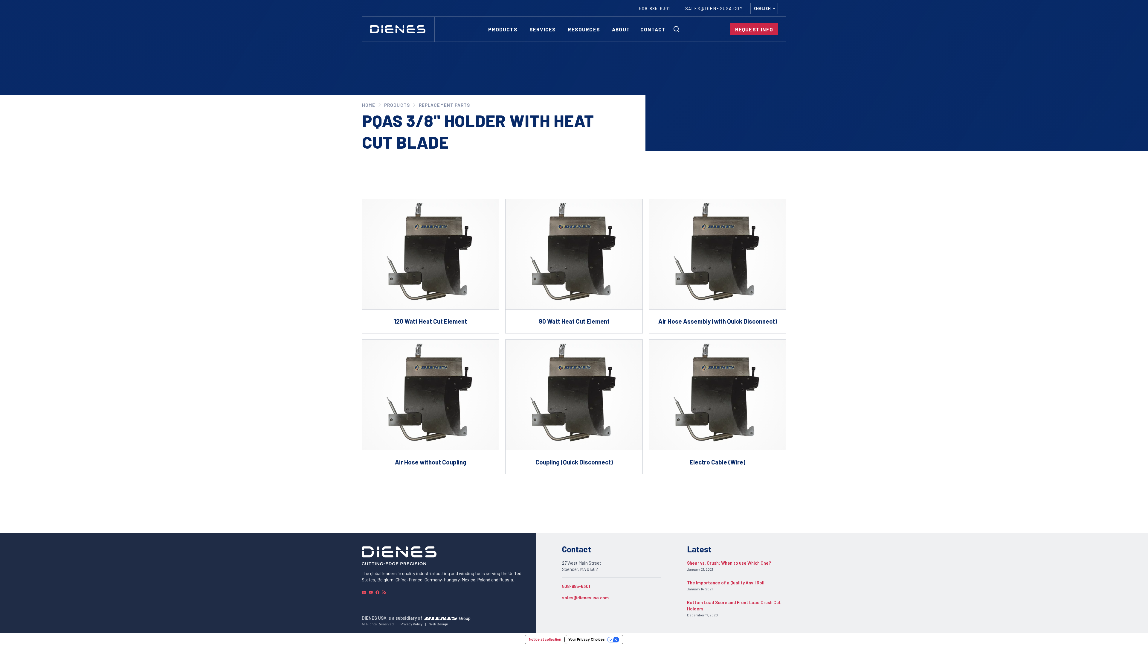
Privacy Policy (411, 624)
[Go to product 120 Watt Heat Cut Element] (430, 266)
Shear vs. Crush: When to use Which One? (729, 563)
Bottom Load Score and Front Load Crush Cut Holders (734, 605)
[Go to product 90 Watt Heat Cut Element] (574, 266)
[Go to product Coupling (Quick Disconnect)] (574, 407)
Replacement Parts (444, 105)
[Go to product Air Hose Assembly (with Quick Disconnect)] (717, 266)
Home (368, 105)
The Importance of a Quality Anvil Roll (725, 582)
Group (465, 618)
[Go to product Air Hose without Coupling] (430, 407)
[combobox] (764, 8)
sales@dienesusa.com (585, 597)
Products (397, 105)
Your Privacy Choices (586, 639)
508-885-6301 (576, 586)
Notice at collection (545, 639)
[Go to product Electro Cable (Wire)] (717, 407)
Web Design (438, 624)
